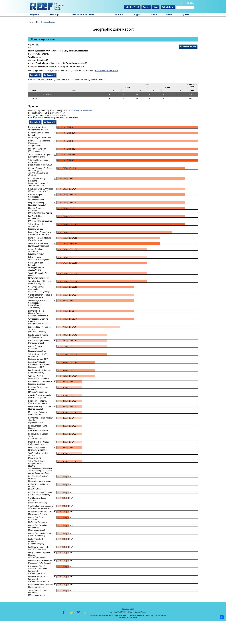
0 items (193, 3)
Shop (156, 7)
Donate (146, 7)
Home (31, 22)
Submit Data (167, 7)
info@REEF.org (142, 612)
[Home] (46, 6)
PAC (37, 44)
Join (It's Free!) (132, 7)
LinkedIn (85, 613)
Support (137, 14)
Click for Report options (43, 39)
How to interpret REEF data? (106, 70)
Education (118, 14)
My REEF (185, 14)
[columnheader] (148, 84)
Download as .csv (188, 46)
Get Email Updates (128, 609)
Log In (183, 3)
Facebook (63, 613)
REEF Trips (54, 14)
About (154, 14)
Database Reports (48, 22)
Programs (34, 14)
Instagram (71, 613)
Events (169, 14)
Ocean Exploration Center (82, 14)
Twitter (78, 613)
